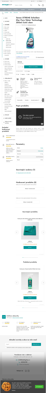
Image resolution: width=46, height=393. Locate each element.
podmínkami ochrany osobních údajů (24, 347)
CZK (34, 1)
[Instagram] (28, 371)
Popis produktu (19, 100)
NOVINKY (7, 21)
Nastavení (13, 390)
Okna (6, 37)
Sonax (29, 71)
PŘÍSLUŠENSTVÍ (8, 78)
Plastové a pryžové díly (9, 35)
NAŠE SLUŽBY (8, 118)
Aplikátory (6, 82)
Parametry (26, 100)
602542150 (39, 5)
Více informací (19, 53)
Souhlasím (40, 386)
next (43, 232)
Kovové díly (7, 55)
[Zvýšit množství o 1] (23, 67)
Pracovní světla (7, 102)
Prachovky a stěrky (8, 104)
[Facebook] (26, 371)
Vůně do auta (7, 61)
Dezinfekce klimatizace (9, 73)
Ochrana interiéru (8, 64)
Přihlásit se (36, 344)
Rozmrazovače (8, 47)
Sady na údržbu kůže (8, 68)
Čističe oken (8, 40)
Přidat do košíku (33, 66)
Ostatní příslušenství (8, 111)
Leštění (6, 30)
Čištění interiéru (7, 63)
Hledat (31, 5)
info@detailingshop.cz (24, 360)
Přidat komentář (27, 202)
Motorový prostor (8, 50)
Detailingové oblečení (8, 87)
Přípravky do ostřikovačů (10, 44)
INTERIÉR (7, 59)
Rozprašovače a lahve (8, 106)
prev (16, 232)
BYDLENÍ (7, 115)
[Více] (43, 9)
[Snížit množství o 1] (19, 67)
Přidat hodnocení (30, 188)
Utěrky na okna (8, 45)
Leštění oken (8, 38)
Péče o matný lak (8, 53)
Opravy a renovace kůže (9, 66)
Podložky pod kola (8, 99)
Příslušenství (7, 74)
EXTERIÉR (7, 24)
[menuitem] (4, 9)
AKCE (6, 18)
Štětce (6, 109)
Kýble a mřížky (7, 94)
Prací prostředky (7, 101)
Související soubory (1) (35, 100)
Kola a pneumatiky (8, 33)
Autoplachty (7, 84)
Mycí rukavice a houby (8, 96)
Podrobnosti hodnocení (32, 25)
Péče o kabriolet (7, 51)
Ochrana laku (7, 32)
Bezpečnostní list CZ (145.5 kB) (24, 173)
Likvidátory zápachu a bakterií (8, 70)
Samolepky (6, 107)
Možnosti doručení (40, 57)
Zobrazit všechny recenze (17, 317)
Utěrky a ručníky (7, 80)
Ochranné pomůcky (8, 97)
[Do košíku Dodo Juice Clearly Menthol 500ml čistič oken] (30, 297)
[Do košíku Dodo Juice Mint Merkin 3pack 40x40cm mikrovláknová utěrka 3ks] (30, 247)
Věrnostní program (5, 1)
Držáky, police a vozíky (9, 89)
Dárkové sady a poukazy (8, 122)
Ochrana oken (8, 42)
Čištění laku (7, 28)
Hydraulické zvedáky (8, 90)
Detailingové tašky (8, 85)
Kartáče (6, 92)
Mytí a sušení (7, 27)
